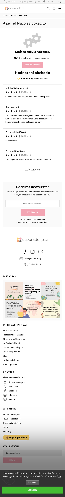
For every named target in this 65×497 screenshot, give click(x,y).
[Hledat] (48, 8)
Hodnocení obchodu (32, 73)
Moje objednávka (10, 364)
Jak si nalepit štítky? (12, 351)
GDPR (5, 427)
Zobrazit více (32, 170)
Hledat (12, 460)
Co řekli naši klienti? (12, 343)
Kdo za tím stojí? (10, 330)
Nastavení (32, 482)
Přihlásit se (32, 212)
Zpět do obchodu (33, 64)
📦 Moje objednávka (16, 437)
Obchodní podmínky (12, 423)
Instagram (32, 251)
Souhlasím (32, 490)
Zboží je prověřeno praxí (14, 339)
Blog (59, 2)
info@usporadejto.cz (32, 2)
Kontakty (7, 431)
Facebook (24, 251)
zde (59, 476)
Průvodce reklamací (12, 418)
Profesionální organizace (14, 334)
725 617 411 (12, 2)
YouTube (40, 251)
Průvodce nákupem (12, 414)
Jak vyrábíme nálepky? (13, 347)
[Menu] (60, 8)
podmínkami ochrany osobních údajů (32, 222)
